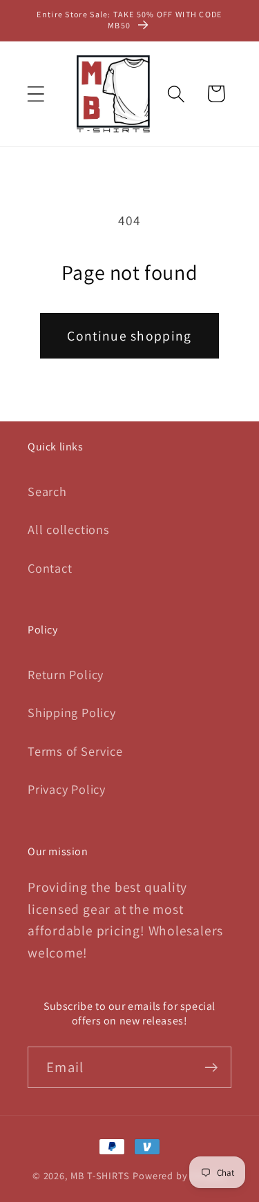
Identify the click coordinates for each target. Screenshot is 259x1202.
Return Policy (66, 674)
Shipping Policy (72, 712)
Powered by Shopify (180, 1175)
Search (47, 491)
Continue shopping (129, 336)
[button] (35, 93)
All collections (69, 529)
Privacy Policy (67, 789)
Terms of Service (75, 751)
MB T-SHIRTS (100, 1175)
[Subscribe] (211, 1068)
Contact (50, 568)
